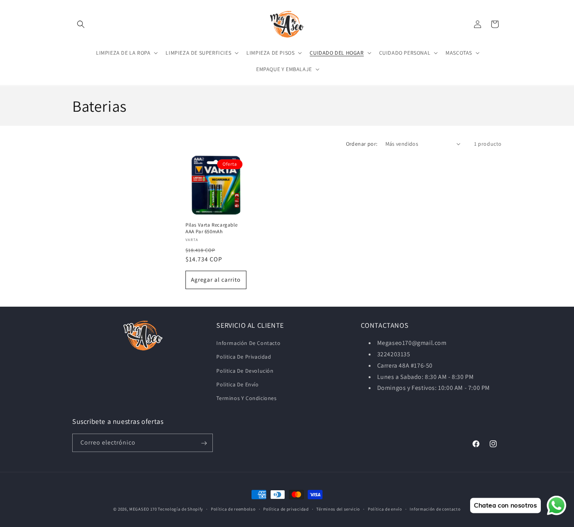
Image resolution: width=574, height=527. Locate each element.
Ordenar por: (362, 143)
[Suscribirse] (203, 443)
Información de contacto (435, 508)
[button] (80, 24)
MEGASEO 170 (143, 509)
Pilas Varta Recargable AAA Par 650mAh (211, 228)
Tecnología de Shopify (180, 509)
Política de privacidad (285, 508)
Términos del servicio (338, 508)
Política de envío (385, 508)
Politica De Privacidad (243, 356)
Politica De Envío (237, 384)
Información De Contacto (248, 343)
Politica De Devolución (244, 370)
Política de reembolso (233, 508)
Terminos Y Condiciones (246, 398)
